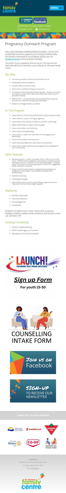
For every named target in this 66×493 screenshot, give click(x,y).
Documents (33, 459)
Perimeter (35, 468)
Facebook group (12, 59)
